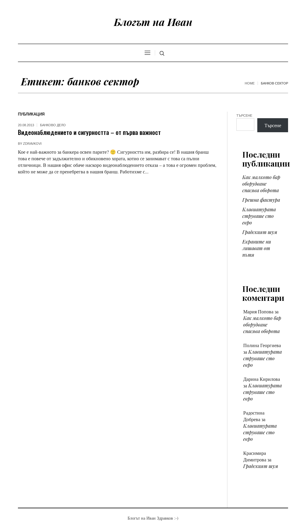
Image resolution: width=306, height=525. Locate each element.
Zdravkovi (32, 143)
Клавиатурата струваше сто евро (259, 216)
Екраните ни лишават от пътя (256, 248)
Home (250, 83)
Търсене (244, 115)
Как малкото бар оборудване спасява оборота (261, 183)
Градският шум (259, 232)
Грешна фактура (261, 200)
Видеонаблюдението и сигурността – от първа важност (89, 132)
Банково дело (53, 125)
